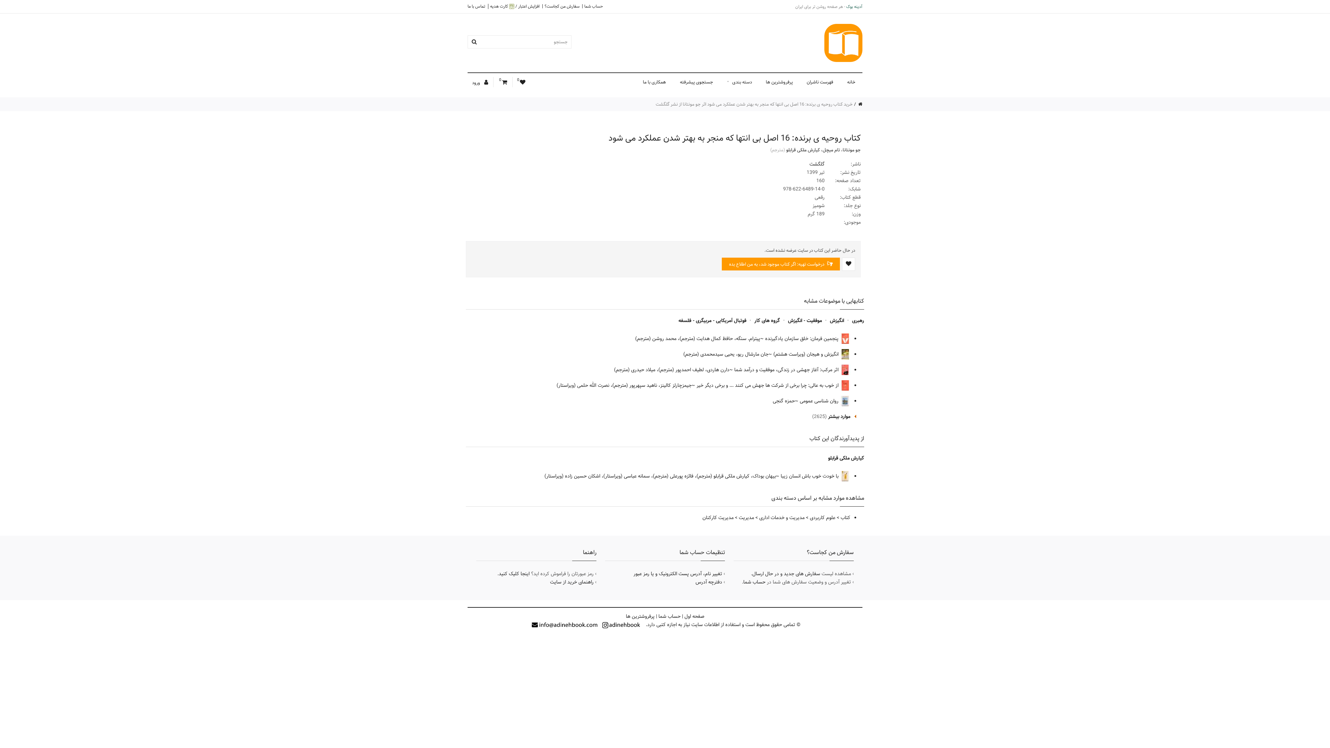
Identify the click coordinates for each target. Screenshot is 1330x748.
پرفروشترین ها (779, 82)
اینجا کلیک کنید (514, 574)
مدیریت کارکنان (718, 518)
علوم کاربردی (822, 518)
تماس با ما (476, 6)
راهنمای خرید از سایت (572, 582)
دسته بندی (742, 82)
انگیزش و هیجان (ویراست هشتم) (806, 354)
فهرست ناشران (820, 82)
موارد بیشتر (839, 416)
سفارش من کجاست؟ (561, 6)
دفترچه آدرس (708, 582)
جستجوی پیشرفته (696, 82)
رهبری (858, 321)
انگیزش (837, 321)
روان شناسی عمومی (820, 401)
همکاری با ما (654, 82)
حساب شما (593, 6)
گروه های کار (767, 321)
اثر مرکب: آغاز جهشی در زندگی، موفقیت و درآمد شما (787, 370)
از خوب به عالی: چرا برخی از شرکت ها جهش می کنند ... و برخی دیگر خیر (768, 385)
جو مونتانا (852, 150)
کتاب (845, 518)
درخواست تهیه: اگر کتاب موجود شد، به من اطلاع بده (777, 264)
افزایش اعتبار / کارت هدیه (515, 6)
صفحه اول (694, 616)
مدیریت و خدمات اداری (782, 518)
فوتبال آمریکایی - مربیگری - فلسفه (712, 321)
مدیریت (746, 518)
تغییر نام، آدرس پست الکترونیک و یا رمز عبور (677, 574)
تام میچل (831, 150)
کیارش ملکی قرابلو (803, 150)
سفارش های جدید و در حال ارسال (786, 574)
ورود (476, 83)
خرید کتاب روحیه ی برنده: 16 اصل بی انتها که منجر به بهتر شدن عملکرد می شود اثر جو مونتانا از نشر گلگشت (754, 104)
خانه (851, 82)
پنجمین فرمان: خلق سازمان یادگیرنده (802, 339)
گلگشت (817, 164)
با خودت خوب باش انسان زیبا (810, 476)
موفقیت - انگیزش (805, 321)
